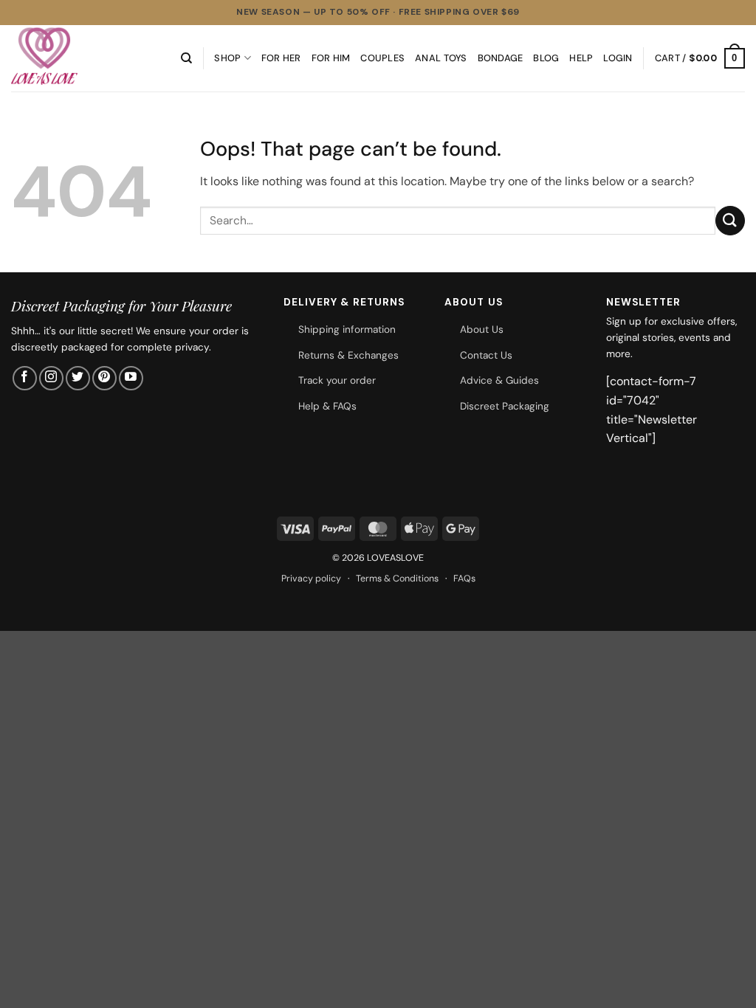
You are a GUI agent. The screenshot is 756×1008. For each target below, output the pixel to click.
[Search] (186, 58)
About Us (482, 329)
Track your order (337, 380)
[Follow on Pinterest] (104, 378)
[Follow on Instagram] (51, 378)
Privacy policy (311, 578)
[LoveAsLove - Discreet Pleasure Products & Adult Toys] (85, 58)
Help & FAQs (327, 406)
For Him (331, 58)
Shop (227, 58)
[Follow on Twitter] (78, 378)
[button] (617, 58)
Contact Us (486, 355)
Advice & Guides (499, 380)
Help (581, 58)
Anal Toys (441, 58)
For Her (281, 58)
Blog (546, 58)
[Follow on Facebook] (25, 378)
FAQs (464, 578)
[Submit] (730, 220)
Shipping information (347, 329)
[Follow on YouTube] (131, 378)
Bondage (500, 58)
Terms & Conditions (397, 578)
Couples (382, 58)
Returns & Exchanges (348, 355)
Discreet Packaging (504, 406)
